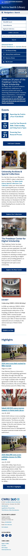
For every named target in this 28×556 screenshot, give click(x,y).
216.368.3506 (8, 522)
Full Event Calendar (14, 143)
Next (26, 72)
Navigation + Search (10, 13)
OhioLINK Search (7, 22)
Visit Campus (5, 547)
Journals (18, 46)
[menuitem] (14, 544)
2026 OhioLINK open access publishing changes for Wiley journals (11, 457)
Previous (1, 72)
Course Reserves (7, 25)
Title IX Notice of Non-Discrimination (10, 510)
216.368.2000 (5, 506)
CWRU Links (5, 541)
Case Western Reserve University (12, 502)
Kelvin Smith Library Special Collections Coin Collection (12, 183)
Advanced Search (7, 44)
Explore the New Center (14, 270)
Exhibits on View (8, 330)
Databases (10, 46)
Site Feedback (5, 527)
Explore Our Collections (14, 214)
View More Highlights (14, 487)
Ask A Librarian (8, 524)
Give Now (4, 545)
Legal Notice (5, 508)
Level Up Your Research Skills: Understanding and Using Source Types (18, 125)
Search (5, 18)
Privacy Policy (11, 508)
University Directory (6, 549)
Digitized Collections (8, 29)
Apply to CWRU (5, 543)
